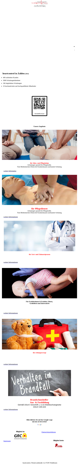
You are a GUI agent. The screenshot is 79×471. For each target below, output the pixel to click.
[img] (39, 3)
